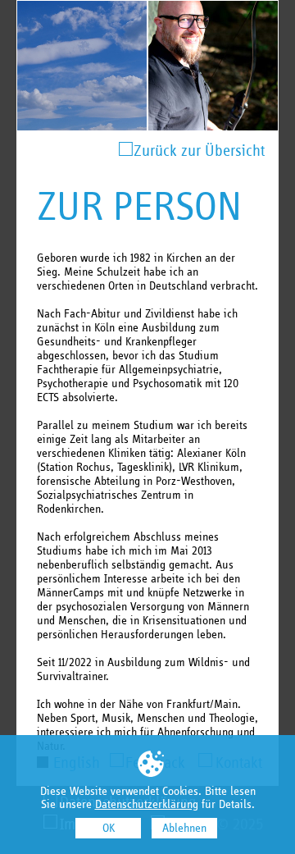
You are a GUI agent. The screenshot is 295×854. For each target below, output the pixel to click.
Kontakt (239, 762)
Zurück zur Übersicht (199, 150)
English (76, 762)
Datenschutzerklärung (146, 804)
